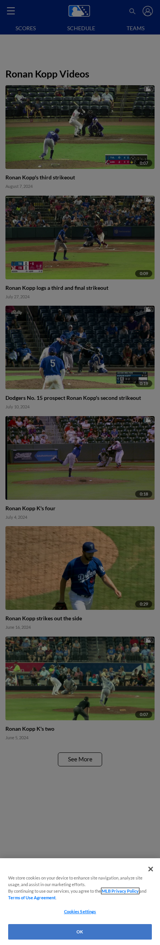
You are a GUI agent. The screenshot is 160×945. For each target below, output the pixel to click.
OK (80, 931)
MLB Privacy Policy (120, 890)
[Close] (150, 869)
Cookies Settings (80, 911)
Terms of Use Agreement (32, 897)
